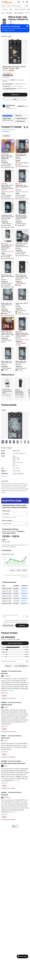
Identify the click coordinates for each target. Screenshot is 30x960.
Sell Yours (22, 625)
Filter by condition (7, 520)
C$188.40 (24, 596)
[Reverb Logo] (8, 2)
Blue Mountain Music (10, 106)
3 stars (3, 652)
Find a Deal (4, 9)
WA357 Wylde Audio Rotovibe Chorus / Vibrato (19, 393)
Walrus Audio (16, 450)
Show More (16, 465)
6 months (12, 570)
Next (14, 826)
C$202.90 (24, 598)
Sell (19, 2)
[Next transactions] (26, 616)
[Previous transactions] (23, 616)
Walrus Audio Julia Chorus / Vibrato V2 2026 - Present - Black (14, 67)
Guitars (11, 9)
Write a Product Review (15, 643)
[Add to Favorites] (10, 22)
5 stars (3, 647)
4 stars (3, 649)
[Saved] (23, 2)
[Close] (27, 26)
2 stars (3, 654)
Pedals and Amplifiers (20, 9)
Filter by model (6, 510)
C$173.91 (23, 601)
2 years (25, 570)
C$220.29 (24, 593)
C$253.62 (24, 591)
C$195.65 (24, 588)
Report (4, 695)
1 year (18, 570)
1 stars (3, 656)
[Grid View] (24, 127)
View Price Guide (8, 625)
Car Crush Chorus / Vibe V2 (7, 392)
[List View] (27, 127)
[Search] (27, 6)
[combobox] (13, 514)
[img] (20, 106)
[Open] (26, 513)
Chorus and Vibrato (18, 473)
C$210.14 (23, 603)
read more (10, 690)
